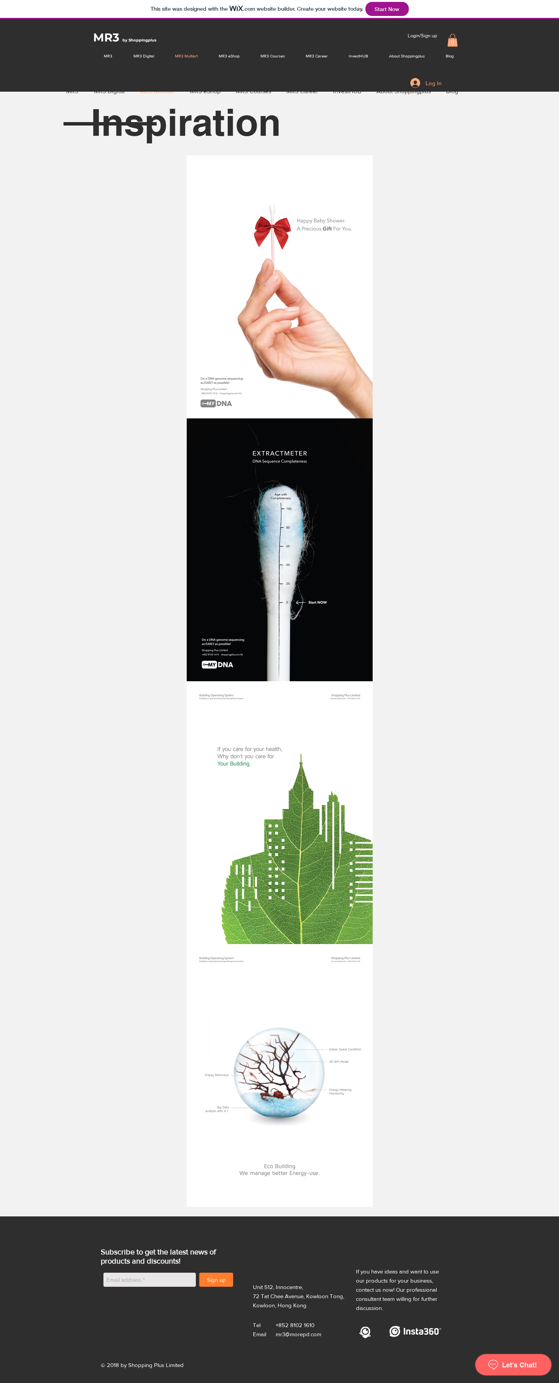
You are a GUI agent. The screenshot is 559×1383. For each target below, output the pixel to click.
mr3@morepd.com (298, 1334)
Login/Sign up (422, 35)
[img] (279, 287)
